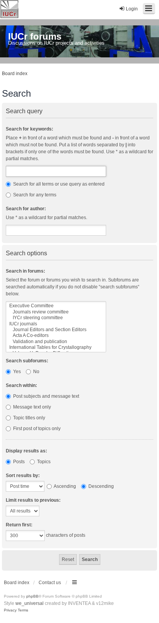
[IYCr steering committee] (55, 318)
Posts (18, 461)
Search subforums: (27, 360)
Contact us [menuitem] (50, 582)
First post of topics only (36, 428)
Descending (100, 486)
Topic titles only (28, 417)
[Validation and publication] (55, 342)
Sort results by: (23, 475)
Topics (43, 461)
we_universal (29, 603)
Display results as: (26, 451)
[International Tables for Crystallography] (55, 347)
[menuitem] (10, 610)
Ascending (64, 486)
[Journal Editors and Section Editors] (55, 330)
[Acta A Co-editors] (55, 335)
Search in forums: (25, 271)
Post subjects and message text (45, 396)
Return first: (19, 525)
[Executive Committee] (55, 306)
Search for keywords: (29, 129)
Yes (16, 371)
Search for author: (26, 208)
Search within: (21, 385)
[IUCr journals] (55, 324)
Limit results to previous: (33, 500)
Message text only (31, 407)
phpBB (32, 596)
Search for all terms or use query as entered (58, 184)
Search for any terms (34, 195)
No (35, 371)
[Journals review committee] (55, 312)
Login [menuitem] (132, 9)
